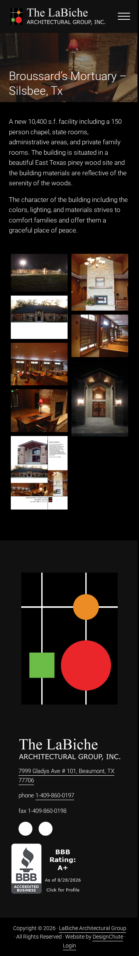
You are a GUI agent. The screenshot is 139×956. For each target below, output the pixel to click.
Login (69, 945)
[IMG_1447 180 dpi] (39, 364)
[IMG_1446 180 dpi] (99, 336)
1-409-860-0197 (55, 795)
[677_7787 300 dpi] (39, 273)
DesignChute (108, 937)
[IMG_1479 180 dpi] (39, 410)
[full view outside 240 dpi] (39, 317)
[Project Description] (39, 473)
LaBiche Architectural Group (92, 928)
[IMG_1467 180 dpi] (99, 399)
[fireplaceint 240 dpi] (99, 282)
